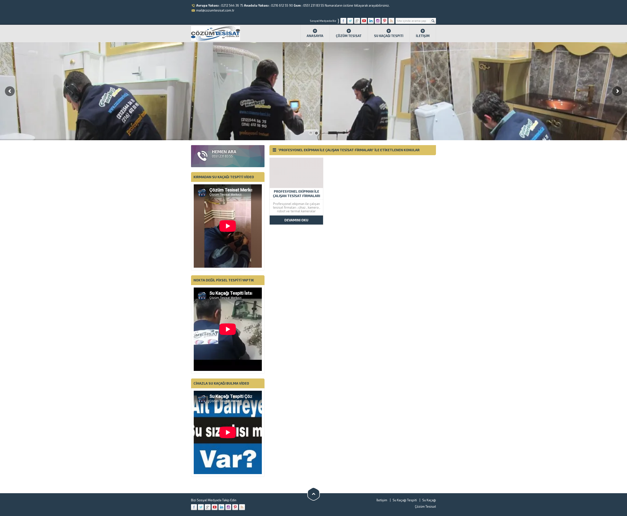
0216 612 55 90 (282, 5)
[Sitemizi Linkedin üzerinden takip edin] (371, 21)
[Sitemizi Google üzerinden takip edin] (357, 21)
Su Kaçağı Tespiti (388, 36)
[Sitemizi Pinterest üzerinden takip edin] (384, 21)
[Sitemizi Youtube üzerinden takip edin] (364, 21)
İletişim (423, 36)
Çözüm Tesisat (349, 36)
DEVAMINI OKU (296, 220)
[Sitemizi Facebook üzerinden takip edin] (343, 21)
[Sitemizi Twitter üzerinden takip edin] (350, 21)
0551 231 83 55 (313, 5)
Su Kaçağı (429, 500)
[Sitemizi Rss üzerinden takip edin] (391, 21)
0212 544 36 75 (232, 5)
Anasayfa (315, 36)
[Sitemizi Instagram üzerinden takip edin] (378, 21)
